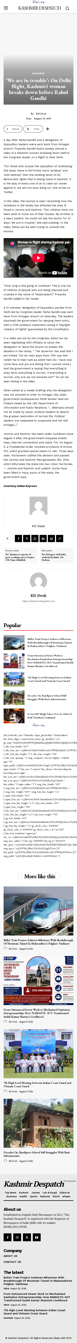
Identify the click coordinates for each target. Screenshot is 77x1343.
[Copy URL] (59, 538)
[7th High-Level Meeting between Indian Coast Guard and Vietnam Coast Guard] (14, 679)
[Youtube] (37, 1237)
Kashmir (38, 73)
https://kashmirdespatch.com (38, 601)
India (6, 1288)
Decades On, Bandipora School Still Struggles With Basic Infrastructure (46, 697)
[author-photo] (6, 949)
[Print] (51, 538)
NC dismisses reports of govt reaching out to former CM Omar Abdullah (19, 557)
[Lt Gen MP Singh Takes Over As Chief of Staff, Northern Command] (14, 716)
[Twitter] (26, 538)
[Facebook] (18, 538)
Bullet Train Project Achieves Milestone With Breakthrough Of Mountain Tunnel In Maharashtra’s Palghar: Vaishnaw (49, 642)
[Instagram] (17, 1237)
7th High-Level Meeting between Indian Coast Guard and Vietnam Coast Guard (49, 679)
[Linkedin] (43, 538)
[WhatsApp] (34, 538)
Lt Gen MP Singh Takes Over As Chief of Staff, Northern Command (49, 715)
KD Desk (41, 113)
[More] (47, 128)
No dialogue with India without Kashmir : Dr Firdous (54, 557)
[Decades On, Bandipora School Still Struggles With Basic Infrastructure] (14, 697)
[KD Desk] (38, 581)
